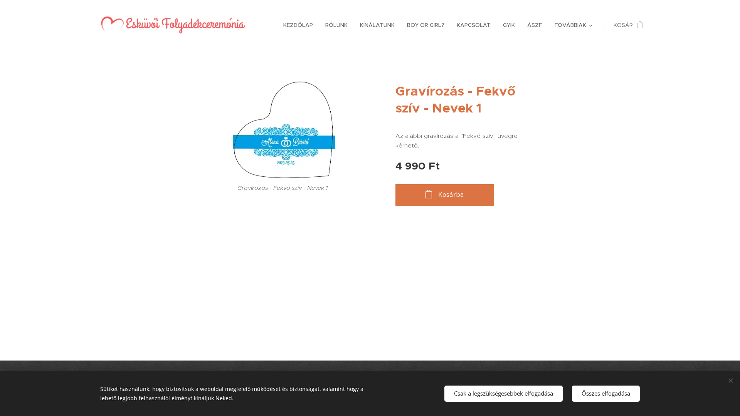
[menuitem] (300, 25)
